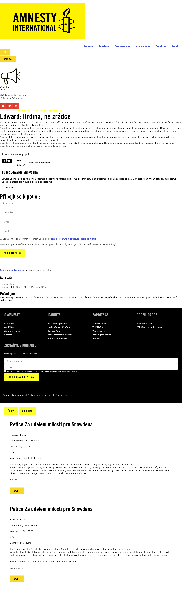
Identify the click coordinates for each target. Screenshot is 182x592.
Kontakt (175, 45)
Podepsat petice (122, 45)
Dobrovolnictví (143, 45)
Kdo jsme (88, 45)
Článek (6, 160)
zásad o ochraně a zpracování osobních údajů (73, 238)
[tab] (11, 411)
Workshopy (160, 45)
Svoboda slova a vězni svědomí (31, 110)
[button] (3, 106)
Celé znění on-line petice (12, 270)
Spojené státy (55, 110)
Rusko (19, 160)
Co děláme (103, 45)
